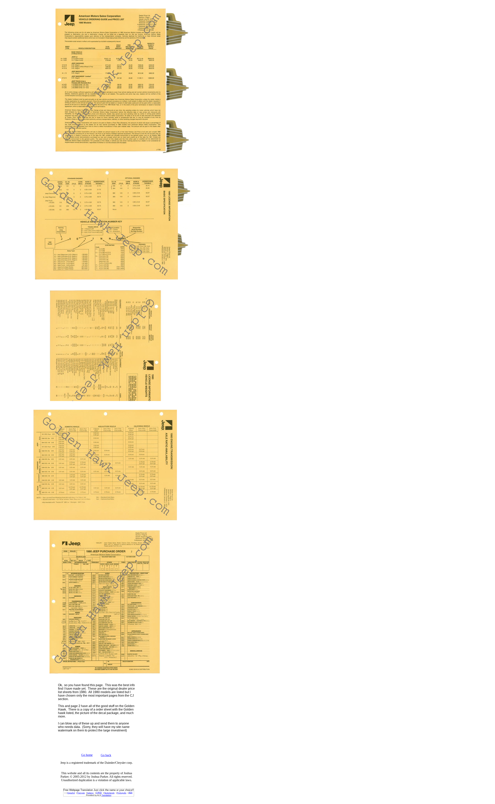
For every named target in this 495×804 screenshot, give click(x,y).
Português (121, 793)
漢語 (130, 793)
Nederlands (109, 793)
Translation (106, 795)
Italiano (90, 793)
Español (71, 793)
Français (81, 793)
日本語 (99, 793)
